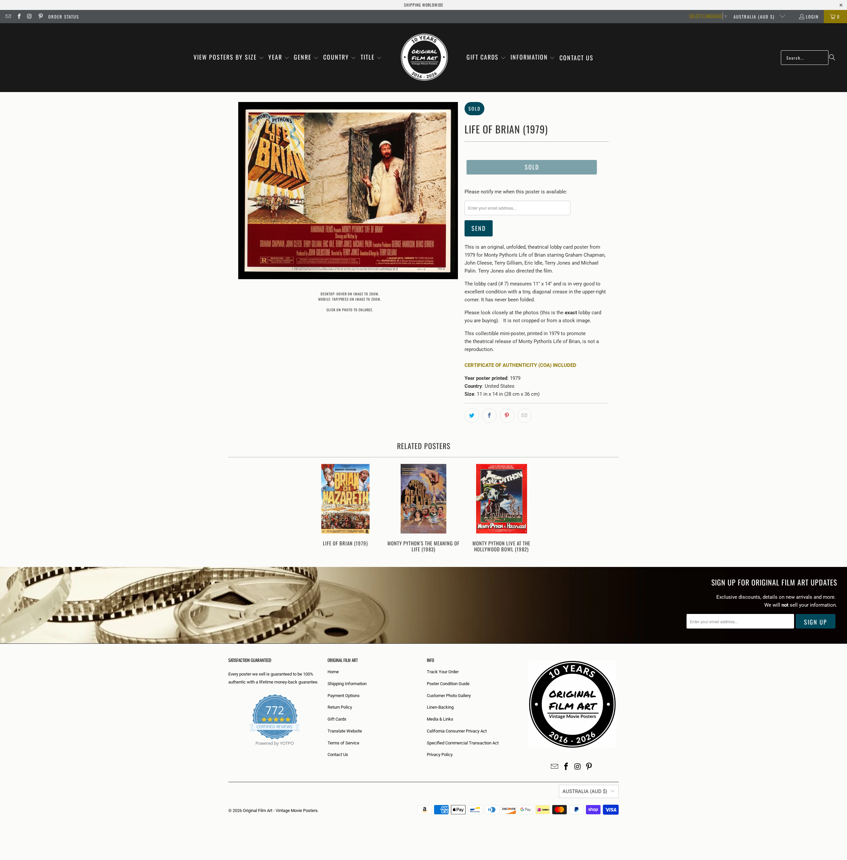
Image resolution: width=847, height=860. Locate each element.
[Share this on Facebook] (489, 415)
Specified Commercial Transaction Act (463, 742)
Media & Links (440, 719)
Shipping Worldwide (423, 5)
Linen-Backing (440, 707)
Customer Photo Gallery (449, 695)
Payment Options (344, 695)
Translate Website (345, 731)
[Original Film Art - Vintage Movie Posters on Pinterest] (40, 16)
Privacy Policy (440, 754)
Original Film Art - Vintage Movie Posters (280, 810)
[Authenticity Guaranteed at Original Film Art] (228, 750)
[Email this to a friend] (524, 415)
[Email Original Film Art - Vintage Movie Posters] (8, 16)
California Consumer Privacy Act (457, 731)
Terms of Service (343, 742)
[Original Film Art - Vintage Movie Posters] (424, 57)
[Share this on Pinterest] (507, 415)
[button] (229, 57)
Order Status (63, 16)
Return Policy (340, 707)
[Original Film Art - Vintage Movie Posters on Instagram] (29, 16)
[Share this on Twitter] (472, 415)
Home (333, 671)
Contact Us (338, 754)
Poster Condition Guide (448, 683)
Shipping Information (347, 683)
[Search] (832, 57)
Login (812, 16)
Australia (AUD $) (755, 16)
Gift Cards (337, 719)
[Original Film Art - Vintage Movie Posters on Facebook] (19, 16)
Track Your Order (443, 671)
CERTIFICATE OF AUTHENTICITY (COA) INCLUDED (520, 365)
